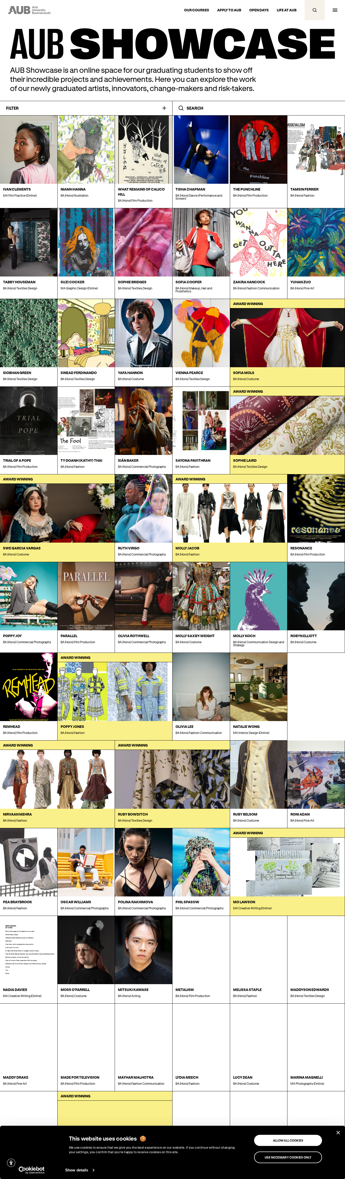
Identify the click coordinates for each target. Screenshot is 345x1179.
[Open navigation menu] (335, 10)
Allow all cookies (288, 1140)
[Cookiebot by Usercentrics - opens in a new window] (32, 1170)
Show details (76, 1170)
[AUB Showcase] (172, 43)
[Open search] (315, 10)
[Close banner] (338, 1132)
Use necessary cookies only (288, 1157)
